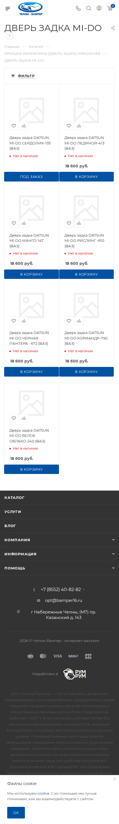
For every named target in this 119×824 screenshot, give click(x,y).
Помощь (14, 568)
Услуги (12, 511)
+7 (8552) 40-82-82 (61, 589)
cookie (43, 793)
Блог (10, 526)
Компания (17, 540)
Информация (20, 554)
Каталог (14, 497)
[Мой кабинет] (99, 8)
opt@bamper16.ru (63, 600)
